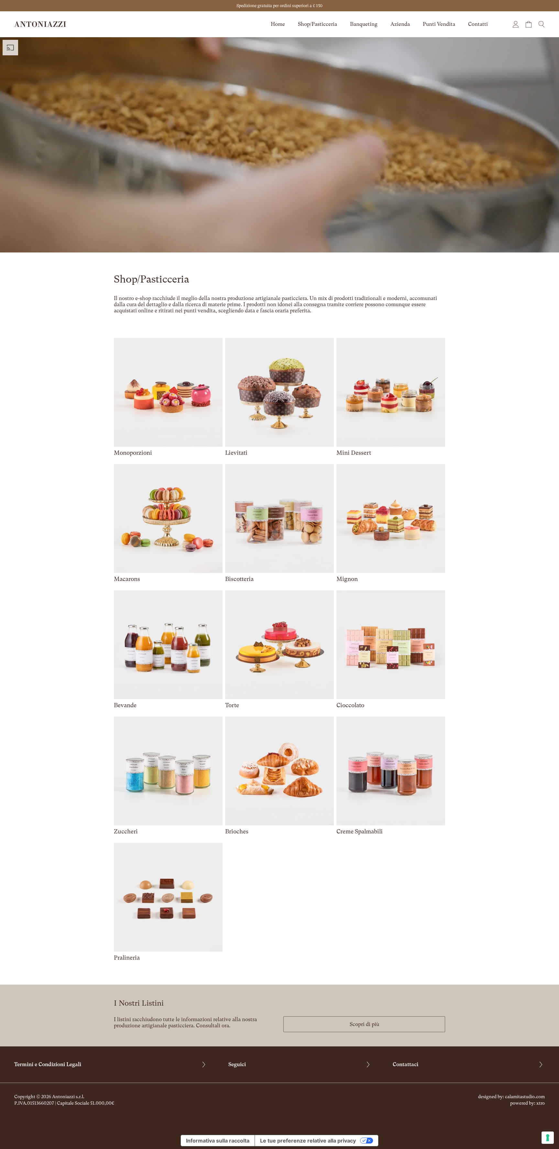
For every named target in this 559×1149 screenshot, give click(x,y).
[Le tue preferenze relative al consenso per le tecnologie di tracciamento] (548, 1138)
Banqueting (364, 24)
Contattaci (405, 1064)
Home (278, 24)
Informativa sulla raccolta (217, 1140)
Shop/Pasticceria (317, 24)
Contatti (478, 24)
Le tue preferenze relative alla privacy (308, 1140)
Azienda (400, 24)
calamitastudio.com (525, 1096)
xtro (540, 1103)
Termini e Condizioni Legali (47, 1064)
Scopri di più (364, 1024)
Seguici (237, 1064)
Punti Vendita (439, 24)
